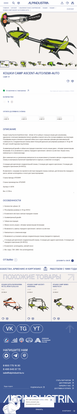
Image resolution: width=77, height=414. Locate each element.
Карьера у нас (65, 386)
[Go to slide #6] (51, 64)
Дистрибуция (65, 383)
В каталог (70, 9)
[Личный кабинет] (62, 3)
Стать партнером (63, 380)
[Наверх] (70, 329)
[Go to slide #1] (4, 64)
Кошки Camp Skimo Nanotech (60, 285)
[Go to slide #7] (60, 64)
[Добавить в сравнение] (7, 318)
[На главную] (38, 3)
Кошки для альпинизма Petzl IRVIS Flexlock (12, 285)
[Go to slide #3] (23, 64)
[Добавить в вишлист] (67, 81)
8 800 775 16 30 (11, 366)
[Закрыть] (51, 400)
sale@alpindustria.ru (13, 373)
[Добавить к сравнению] (72, 81)
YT (36, 329)
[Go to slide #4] (32, 64)
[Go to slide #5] (42, 64)
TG (23, 329)
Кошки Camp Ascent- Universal (36, 285)
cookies (41, 399)
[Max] (6, 355)
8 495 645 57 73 (11, 369)
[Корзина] (72, 3)
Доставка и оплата (62, 388)
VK (9, 329)
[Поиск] (13, 3)
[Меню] (6, 3)
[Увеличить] (11, 101)
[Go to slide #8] (70, 64)
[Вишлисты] (67, 3)
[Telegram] (15, 355)
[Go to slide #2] (13, 64)
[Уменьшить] (4, 101)
